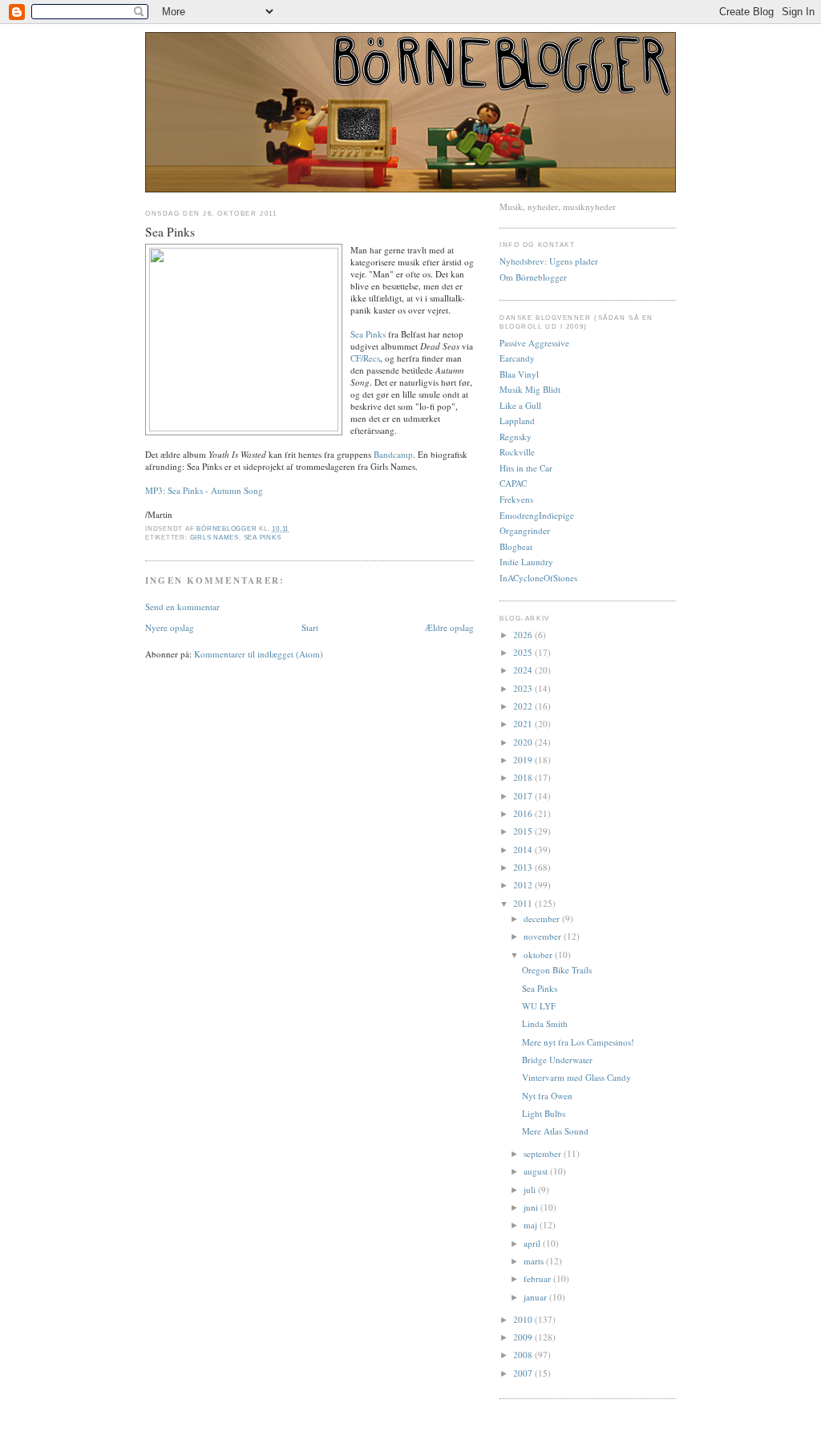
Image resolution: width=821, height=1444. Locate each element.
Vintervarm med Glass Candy (576, 1077)
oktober (539, 955)
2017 (524, 796)
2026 (524, 635)
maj (532, 1225)
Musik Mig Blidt (529, 389)
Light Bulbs (543, 1113)
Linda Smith (545, 1023)
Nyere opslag (169, 627)
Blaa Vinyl (519, 374)
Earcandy (517, 358)
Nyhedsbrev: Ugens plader (548, 261)
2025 (524, 652)
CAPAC (513, 483)
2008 (524, 1355)
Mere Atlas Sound (555, 1131)
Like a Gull (520, 405)
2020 (524, 742)
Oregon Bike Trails (557, 970)
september (544, 1153)
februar (538, 1278)
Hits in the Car (525, 468)
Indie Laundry (526, 562)
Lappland (517, 421)
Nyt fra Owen (547, 1096)
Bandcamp (393, 454)
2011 (524, 903)
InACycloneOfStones (538, 578)
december (543, 918)
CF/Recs (365, 358)
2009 (524, 1337)
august (537, 1171)
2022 (524, 706)
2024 (524, 670)
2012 (524, 885)
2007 (524, 1373)
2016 (524, 813)
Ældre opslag (449, 627)
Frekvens (516, 499)
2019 (524, 760)
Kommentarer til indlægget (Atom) (258, 654)
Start (309, 627)
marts (535, 1261)
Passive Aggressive (534, 343)
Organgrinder (524, 530)
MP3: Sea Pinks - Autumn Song (204, 490)
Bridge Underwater (557, 1060)
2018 (524, 777)
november (544, 936)
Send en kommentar (182, 607)
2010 (524, 1319)
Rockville (517, 452)
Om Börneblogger (533, 277)
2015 (524, 831)
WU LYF (539, 1006)
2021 (524, 724)
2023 (524, 688)
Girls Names (215, 537)
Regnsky (515, 437)
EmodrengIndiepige (536, 515)
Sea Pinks (368, 334)
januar (536, 1297)
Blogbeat (515, 546)
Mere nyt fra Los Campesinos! (578, 1042)
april (533, 1243)
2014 (524, 849)
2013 (524, 867)
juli (531, 1189)
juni (532, 1207)
